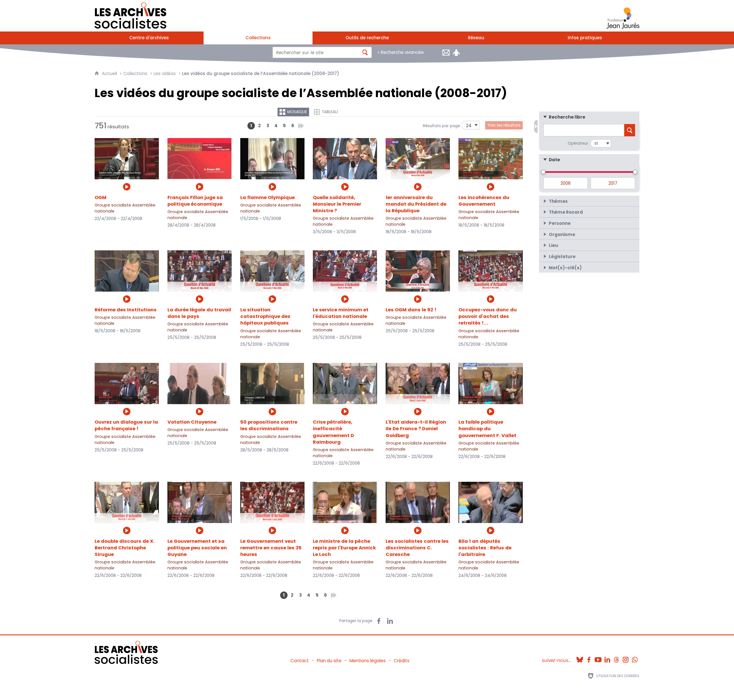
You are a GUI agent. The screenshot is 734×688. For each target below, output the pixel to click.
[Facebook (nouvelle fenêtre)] (589, 658)
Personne (560, 223)
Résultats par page (441, 126)
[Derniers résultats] (301, 125)
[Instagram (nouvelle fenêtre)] (625, 658)
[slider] (543, 172)
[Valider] (365, 52)
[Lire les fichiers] (126, 186)
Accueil (110, 73)
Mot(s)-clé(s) (565, 268)
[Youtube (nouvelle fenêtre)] (598, 658)
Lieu (553, 245)
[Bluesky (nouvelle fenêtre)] (579, 658)
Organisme (562, 234)
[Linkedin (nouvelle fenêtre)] (607, 658)
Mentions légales (368, 661)
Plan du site (329, 661)
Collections (135, 73)
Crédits (401, 661)
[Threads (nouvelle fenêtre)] (616, 658)
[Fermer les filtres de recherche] (536, 126)
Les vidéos (165, 73)
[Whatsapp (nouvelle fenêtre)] (634, 658)
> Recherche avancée (400, 52)
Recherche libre (567, 117)
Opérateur (578, 143)
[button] (589, 116)
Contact (299, 661)
